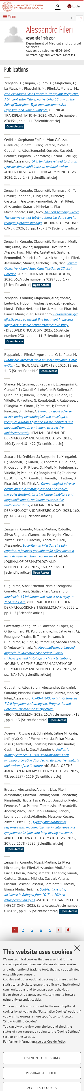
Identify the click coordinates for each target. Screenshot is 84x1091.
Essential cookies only (42, 1058)
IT (72, 18)
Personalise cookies (42, 1073)
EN (80, 18)
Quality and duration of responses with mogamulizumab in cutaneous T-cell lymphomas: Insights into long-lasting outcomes (40, 827)
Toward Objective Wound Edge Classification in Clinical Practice (40, 268)
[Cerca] (57, 7)
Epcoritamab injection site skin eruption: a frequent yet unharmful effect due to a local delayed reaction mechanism (39, 550)
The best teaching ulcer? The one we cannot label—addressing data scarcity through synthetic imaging (41, 217)
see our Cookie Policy (50, 1042)
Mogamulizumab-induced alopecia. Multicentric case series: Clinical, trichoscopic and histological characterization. (39, 652)
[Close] (77, 948)
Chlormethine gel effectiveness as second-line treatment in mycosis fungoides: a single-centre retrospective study (41, 319)
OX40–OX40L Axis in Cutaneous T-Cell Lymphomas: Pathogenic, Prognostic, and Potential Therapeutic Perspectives (40, 703)
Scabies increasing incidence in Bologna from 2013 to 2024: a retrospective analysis (35, 894)
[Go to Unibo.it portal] (22, 6)
